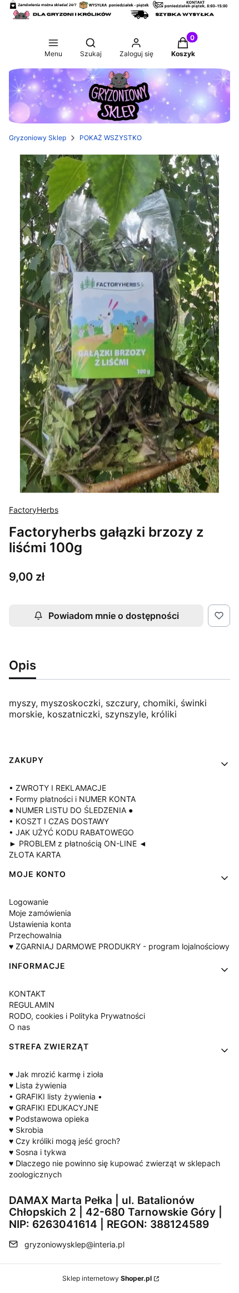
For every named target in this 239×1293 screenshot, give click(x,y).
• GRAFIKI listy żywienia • (55, 1096)
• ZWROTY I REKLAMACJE (57, 787)
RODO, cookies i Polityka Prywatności (77, 1015)
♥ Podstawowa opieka (49, 1118)
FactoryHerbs (33, 509)
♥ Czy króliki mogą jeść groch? (64, 1141)
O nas (19, 1027)
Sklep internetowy (107, 1278)
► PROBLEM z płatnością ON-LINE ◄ (78, 843)
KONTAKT (27, 993)
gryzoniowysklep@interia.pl (74, 1244)
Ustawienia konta (40, 924)
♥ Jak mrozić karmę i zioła (56, 1074)
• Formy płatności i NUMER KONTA (72, 799)
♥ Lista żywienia (38, 1085)
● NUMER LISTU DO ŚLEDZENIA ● (71, 810)
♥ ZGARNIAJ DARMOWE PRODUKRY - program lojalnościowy (119, 946)
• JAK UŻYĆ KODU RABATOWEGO (71, 832)
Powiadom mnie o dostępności (113, 615)
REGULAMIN (31, 1004)
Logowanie (28, 901)
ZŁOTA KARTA (35, 854)
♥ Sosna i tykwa (37, 1152)
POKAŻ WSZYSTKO (110, 137)
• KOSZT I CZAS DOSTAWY (59, 821)
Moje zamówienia (40, 913)
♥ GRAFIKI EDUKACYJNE (53, 1107)
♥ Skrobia (26, 1130)
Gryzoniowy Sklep (37, 137)
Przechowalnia (35, 935)
